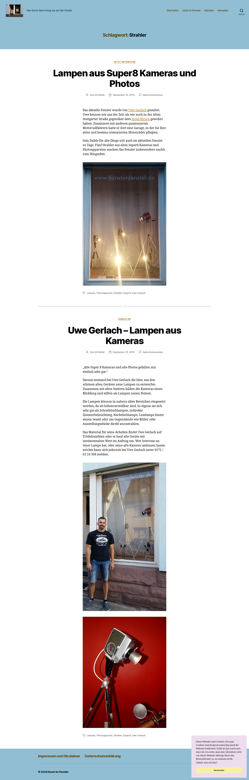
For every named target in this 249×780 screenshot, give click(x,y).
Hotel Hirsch (141, 119)
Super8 (127, 293)
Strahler (118, 293)
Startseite (172, 10)
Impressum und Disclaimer (59, 756)
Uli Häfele (99, 94)
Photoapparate (105, 293)
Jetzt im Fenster (191, 10)
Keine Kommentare (153, 94)
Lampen (91, 293)
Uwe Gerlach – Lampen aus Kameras (124, 335)
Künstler (209, 10)
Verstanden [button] (219, 770)
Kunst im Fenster (58, 771)
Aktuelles (222, 10)
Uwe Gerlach (137, 110)
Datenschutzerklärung (103, 756)
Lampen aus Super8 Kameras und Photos (124, 78)
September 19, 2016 (124, 94)
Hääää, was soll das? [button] (206, 762)
